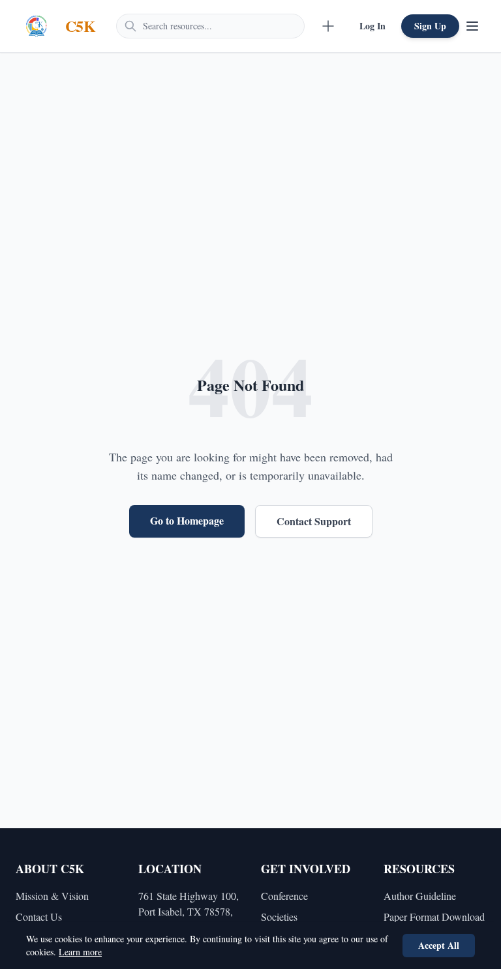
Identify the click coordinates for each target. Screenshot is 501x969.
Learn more (80, 952)
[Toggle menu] (472, 26)
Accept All (438, 945)
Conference (284, 896)
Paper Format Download (434, 916)
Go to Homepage (187, 520)
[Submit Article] (328, 26)
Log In (372, 26)
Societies (279, 916)
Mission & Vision (52, 896)
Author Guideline (420, 896)
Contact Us (39, 916)
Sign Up (430, 26)
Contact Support (314, 520)
